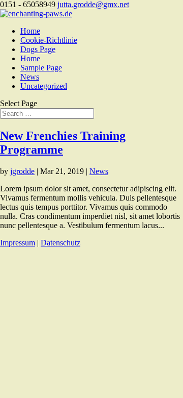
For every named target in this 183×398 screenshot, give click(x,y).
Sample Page (41, 67)
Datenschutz (60, 242)
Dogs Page (37, 49)
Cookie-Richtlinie (48, 40)
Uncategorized (43, 86)
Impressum (17, 242)
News (29, 76)
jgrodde (22, 171)
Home (30, 31)
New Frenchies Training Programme (63, 142)
